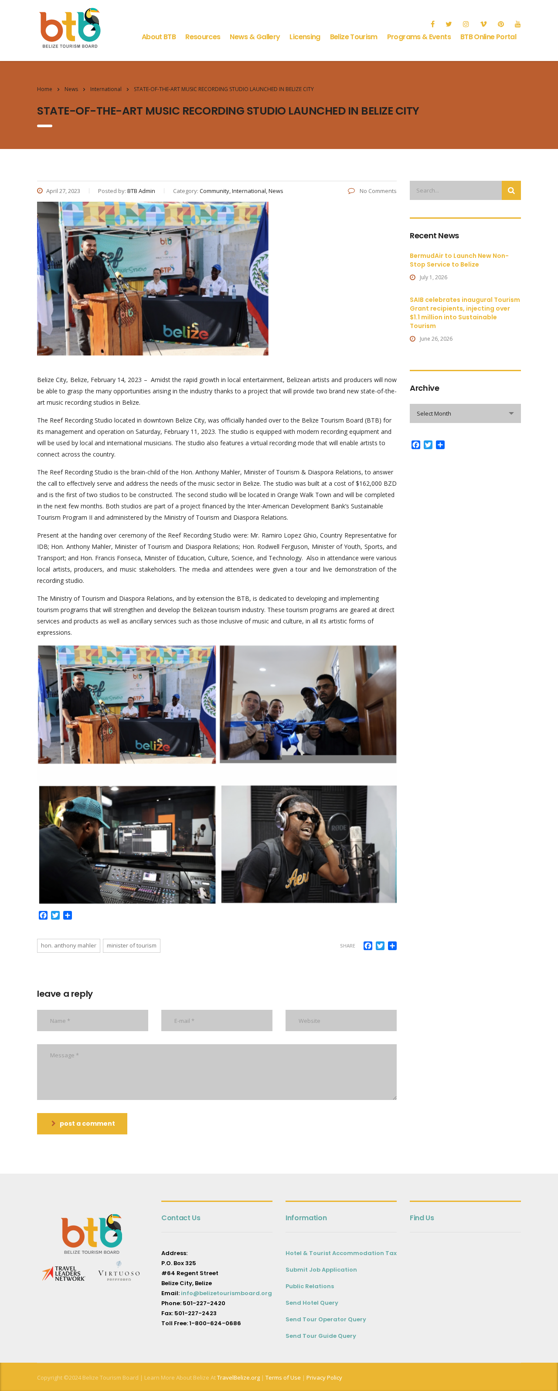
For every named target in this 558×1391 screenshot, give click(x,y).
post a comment (87, 1123)
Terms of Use (282, 1377)
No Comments (377, 191)
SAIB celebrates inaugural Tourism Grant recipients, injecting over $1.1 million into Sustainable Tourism (465, 312)
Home (44, 89)
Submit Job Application (321, 1270)
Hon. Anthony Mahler (68, 945)
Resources (202, 37)
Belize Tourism (354, 37)
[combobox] (465, 413)
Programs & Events (419, 37)
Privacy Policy (324, 1377)
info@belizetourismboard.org (226, 1293)
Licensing (304, 37)
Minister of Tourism (132, 945)
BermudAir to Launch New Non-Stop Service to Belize (459, 260)
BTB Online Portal (488, 37)
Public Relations (310, 1286)
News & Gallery (255, 37)
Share (347, 945)
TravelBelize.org (238, 1377)
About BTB (159, 37)
